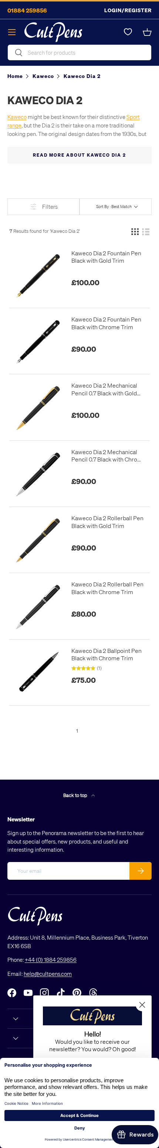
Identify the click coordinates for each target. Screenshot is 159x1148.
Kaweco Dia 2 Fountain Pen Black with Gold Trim (106, 257)
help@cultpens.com (48, 973)
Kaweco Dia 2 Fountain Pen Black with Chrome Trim (106, 323)
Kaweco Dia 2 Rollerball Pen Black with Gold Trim (107, 521)
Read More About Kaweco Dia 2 (79, 155)
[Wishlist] (128, 32)
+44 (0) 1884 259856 (51, 959)
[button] (147, 32)
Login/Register (128, 10)
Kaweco (17, 116)
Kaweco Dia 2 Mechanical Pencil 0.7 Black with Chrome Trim (108, 456)
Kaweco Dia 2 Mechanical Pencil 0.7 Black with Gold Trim (104, 389)
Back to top (75, 795)
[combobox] (79, 52)
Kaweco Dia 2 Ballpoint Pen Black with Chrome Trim (106, 654)
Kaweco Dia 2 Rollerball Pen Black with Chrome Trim (107, 588)
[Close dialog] (142, 1004)
